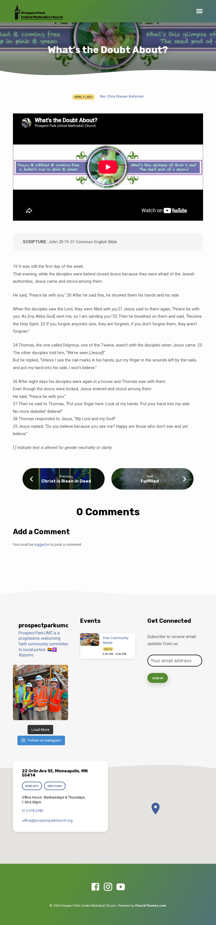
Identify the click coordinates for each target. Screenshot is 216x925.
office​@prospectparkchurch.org (47, 821)
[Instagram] (108, 887)
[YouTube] (121, 887)
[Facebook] (95, 887)
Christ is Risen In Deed (66, 481)
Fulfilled (150, 481)
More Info (32, 786)
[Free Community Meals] (90, 639)
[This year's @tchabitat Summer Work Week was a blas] (40, 692)
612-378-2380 (32, 811)
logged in (42, 544)
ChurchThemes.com (150, 906)
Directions (55, 786)
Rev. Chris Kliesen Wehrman (122, 96)
